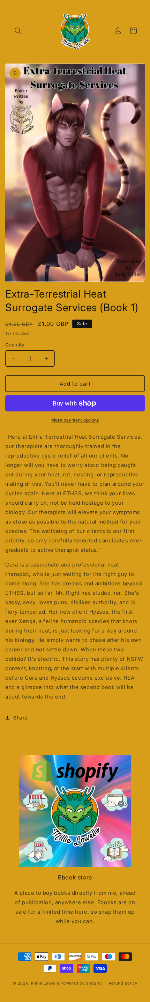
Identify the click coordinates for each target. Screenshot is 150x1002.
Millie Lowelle (45, 983)
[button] (18, 30)
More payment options (75, 420)
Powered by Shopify (81, 983)
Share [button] (20, 718)
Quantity (14, 345)
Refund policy (123, 983)
